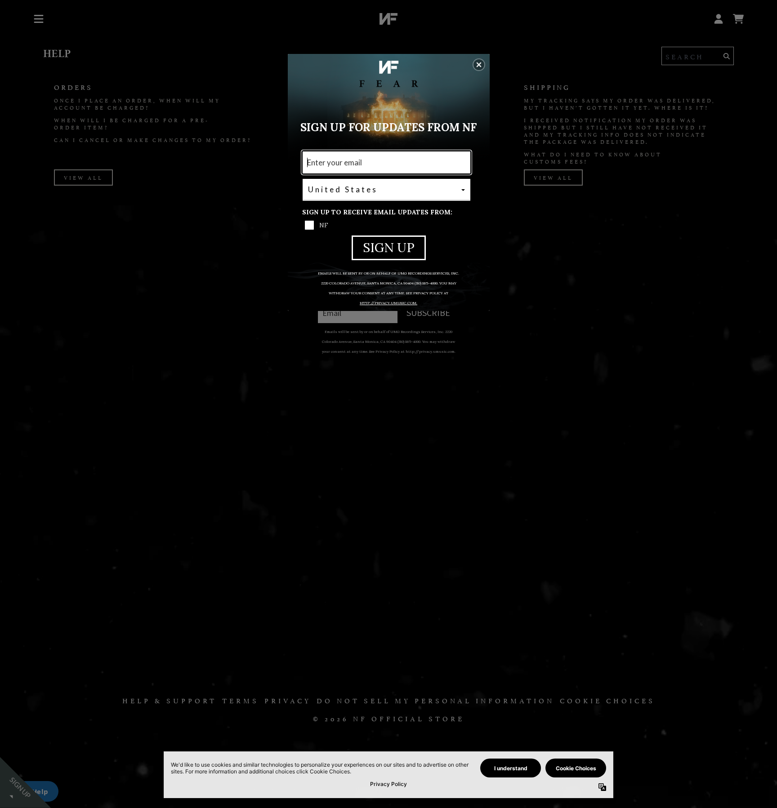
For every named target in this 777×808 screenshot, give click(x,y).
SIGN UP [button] (389, 248)
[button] (478, 64)
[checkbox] (387, 225)
